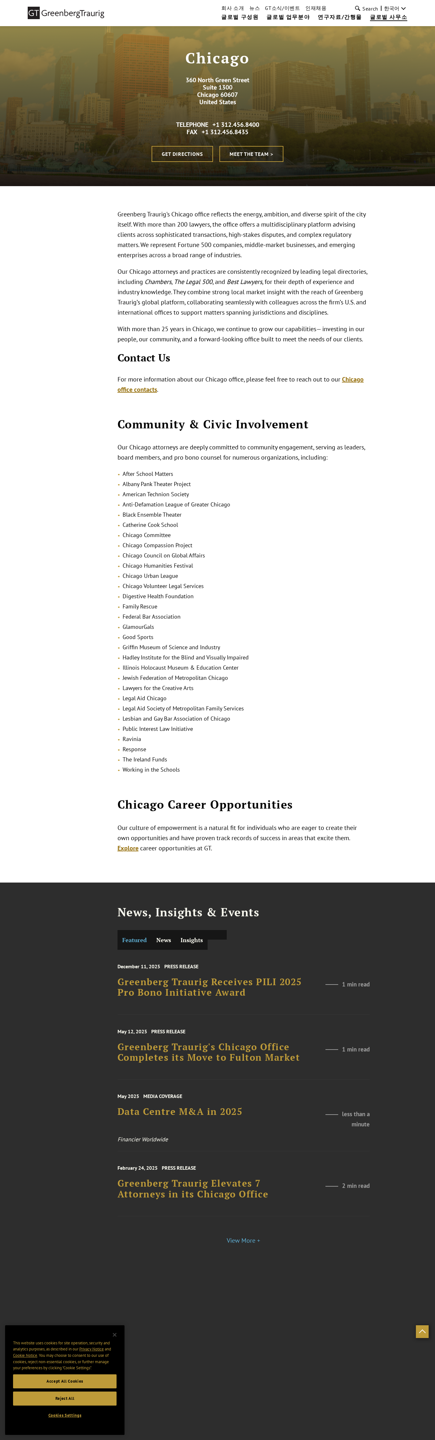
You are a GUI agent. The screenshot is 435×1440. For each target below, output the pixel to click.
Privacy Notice (91, 1349)
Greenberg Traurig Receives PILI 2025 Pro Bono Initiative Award (210, 987)
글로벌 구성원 (240, 17)
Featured (134, 940)
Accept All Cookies (64, 1381)
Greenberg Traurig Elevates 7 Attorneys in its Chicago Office (193, 1188)
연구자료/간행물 (340, 17)
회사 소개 (232, 8)
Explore (128, 848)
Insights (192, 940)
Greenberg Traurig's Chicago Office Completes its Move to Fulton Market (209, 1052)
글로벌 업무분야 (288, 17)
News (163, 940)
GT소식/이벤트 (282, 8)
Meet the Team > (251, 154)
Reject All (65, 1398)
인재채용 (316, 8)
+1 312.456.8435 (225, 132)
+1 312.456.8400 (235, 124)
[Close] (115, 1335)
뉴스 (254, 8)
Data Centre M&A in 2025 (180, 1111)
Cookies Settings (65, 1415)
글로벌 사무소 (388, 17)
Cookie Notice (25, 1355)
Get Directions (182, 154)
